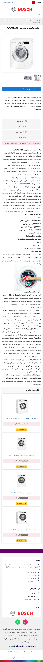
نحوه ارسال (33, 593)
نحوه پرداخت (32, 596)
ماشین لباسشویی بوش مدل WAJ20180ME (21, 418)
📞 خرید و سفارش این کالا (31, 89)
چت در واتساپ (31, 581)
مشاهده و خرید (21, 429)
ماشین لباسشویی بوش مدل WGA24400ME (21, 530)
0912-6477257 (8, 2)
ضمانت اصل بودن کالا (30, 599)
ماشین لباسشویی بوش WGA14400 (21, 493)
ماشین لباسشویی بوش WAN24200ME (21, 456)
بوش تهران (38, 20)
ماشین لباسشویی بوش (27, 20)
